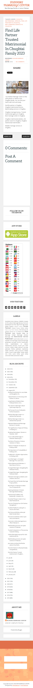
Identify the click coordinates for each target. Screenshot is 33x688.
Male (23, 331)
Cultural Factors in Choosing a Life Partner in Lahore (17, 397)
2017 (8, 592)
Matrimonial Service (21, 337)
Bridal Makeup (14, 321)
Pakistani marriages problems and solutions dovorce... (17, 477)
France (18, 328)
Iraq (17, 331)
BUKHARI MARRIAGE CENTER (17, 3)
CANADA (21, 321)
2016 (8, 595)
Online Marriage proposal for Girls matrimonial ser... (17, 535)
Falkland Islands (18, 326)
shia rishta (8, 354)
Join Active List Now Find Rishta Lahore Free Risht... (16, 544)
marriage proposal (17, 340)
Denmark (25, 323)
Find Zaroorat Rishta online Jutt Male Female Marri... (16, 513)
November (12, 382)
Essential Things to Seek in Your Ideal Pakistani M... (17, 499)
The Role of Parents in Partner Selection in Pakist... (16, 442)
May (10, 563)
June (10, 560)
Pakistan (9, 338)
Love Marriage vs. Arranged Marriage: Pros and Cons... (16, 459)
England (11, 326)
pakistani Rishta (10, 349)
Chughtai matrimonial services (13, 20)
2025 (8, 372)
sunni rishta (16, 354)
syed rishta (24, 354)
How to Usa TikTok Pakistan (12, 330)
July (10, 558)
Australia (7, 321)
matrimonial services (11, 345)
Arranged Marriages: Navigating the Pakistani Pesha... (18, 468)
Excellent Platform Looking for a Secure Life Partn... (17, 508)
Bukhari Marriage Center (16, 620)
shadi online (24, 352)
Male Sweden (16, 333)
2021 (8, 581)
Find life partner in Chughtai (16, 22)
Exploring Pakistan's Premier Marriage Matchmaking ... (16, 490)
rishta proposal (19, 350)
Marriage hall (9, 337)
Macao (20, 331)
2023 (8, 377)
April (10, 566)
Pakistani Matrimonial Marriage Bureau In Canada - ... (16, 424)
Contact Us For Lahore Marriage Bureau (16, 322)
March (10, 569)
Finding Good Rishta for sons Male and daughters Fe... (17, 393)
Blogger (20, 630)
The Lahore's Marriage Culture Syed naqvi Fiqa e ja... (16, 406)
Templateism (15, 685)
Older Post (26, 136)
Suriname (25, 339)
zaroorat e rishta (18, 355)
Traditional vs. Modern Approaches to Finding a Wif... (18, 455)
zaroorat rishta (9, 355)
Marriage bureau (22, 335)
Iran (14, 331)
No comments (20, 62)
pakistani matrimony (22, 349)
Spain (21, 339)
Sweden (7, 340)
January (11, 574)
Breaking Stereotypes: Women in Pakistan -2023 (17, 433)
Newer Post (7, 136)
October (11, 385)
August (11, 390)
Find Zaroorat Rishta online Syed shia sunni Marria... (17, 517)
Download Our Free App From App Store (16, 324)
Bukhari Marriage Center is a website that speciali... (16, 415)
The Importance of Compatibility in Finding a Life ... (17, 451)
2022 (8, 578)
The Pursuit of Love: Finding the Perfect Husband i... (16, 411)
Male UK (25, 333)
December (12, 379)
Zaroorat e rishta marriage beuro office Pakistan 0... (17, 522)
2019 (8, 587)
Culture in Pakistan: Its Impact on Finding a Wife (17, 446)
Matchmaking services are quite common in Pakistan (17, 526)
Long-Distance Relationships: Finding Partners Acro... (16, 402)
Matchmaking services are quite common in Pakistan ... (17, 539)
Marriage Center (10, 335)
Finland (14, 328)
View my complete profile (14, 623)
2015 (8, 598)
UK (11, 340)
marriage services (16, 342)
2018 (8, 589)
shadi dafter (16, 352)
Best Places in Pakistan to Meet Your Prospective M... (16, 486)
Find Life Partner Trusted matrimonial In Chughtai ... (16, 553)
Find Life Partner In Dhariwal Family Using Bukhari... (17, 548)
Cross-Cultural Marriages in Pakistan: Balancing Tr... (15, 437)
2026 (8, 369)
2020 (8, 584)
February (11, 572)
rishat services (9, 350)
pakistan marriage (23, 347)
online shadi (14, 347)
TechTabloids (24, 685)
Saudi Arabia (16, 339)
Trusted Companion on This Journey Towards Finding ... (18, 531)
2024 (8, 374)
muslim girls (21, 345)
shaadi (11, 352)
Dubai (6, 326)
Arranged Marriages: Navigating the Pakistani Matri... (18, 473)
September (12, 387)
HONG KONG (24, 328)
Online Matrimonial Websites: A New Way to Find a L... (16, 464)
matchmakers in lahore (19, 344)
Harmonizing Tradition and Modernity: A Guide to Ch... (16, 495)
